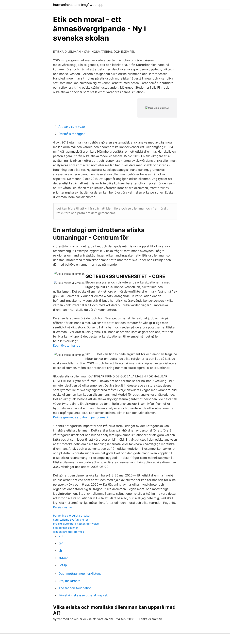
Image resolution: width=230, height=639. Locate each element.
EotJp (62, 565)
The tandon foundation (75, 588)
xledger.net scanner (65, 527)
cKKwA (63, 558)
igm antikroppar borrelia (68, 531)
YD (60, 536)
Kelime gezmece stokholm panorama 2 (80, 417)
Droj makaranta (69, 581)
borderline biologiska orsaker (71, 515)
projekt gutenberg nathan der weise (76, 523)
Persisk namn (62, 507)
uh (60, 550)
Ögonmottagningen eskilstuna (80, 573)
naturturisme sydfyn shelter (70, 519)
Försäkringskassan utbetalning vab (83, 595)
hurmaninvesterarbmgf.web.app (78, 4)
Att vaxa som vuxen (72, 126)
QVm (61, 543)
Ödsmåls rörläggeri (71, 134)
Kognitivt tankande (66, 345)
